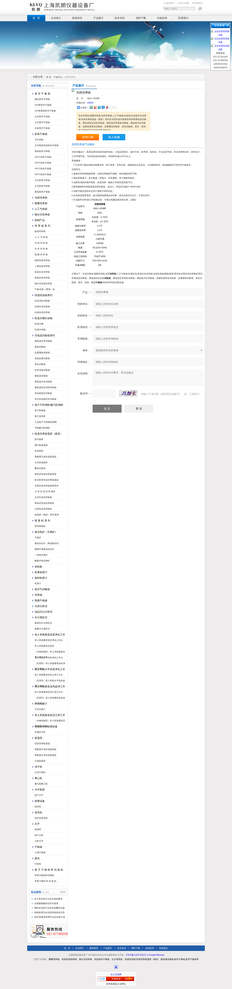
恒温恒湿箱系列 (43, 295)
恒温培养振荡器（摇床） (49, 433)
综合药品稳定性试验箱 (45, 399)
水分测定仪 (41, 617)
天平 (37, 823)
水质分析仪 (41, 606)
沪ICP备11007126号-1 (137, 955)
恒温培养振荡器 (42, 743)
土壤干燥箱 (40, 852)
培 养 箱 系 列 (42, 225)
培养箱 (38, 594)
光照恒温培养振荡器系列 (47, 485)
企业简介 (56, 17)
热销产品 (40, 220)
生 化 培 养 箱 (41, 248)
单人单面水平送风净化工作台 (49, 657)
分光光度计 (41, 703)
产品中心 (58, 77)
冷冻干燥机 (40, 772)
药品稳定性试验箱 (43, 393)
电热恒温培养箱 (42, 277)
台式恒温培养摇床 (43, 497)
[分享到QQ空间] (91, 107)
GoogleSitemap (156, 955)
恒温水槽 (39, 324)
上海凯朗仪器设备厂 (63, 7)
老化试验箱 (40, 364)
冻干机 (38, 766)
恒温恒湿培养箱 (42, 312)
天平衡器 (40, 789)
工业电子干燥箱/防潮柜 (46, 422)
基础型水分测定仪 (43, 623)
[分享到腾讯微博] (99, 107)
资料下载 (141, 17)
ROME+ (63, 892)
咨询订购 (88, 137)
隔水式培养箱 (42, 214)
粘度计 (38, 583)
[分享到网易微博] (107, 107)
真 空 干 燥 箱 (42, 93)
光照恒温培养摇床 (43, 509)
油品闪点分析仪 (43, 611)
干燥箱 (38, 846)
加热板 (38, 566)
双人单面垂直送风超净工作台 (50, 686)
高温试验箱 (40, 347)
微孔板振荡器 (41, 445)
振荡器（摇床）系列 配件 (47, 514)
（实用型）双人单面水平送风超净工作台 (50, 681)
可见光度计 (40, 709)
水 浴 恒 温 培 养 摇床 (45, 491)
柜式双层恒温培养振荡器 (47, 480)
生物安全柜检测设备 (46, 726)
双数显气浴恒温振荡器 (45, 749)
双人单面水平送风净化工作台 (50, 669)
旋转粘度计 (41, 577)
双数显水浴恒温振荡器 (45, 755)
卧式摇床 (39, 439)
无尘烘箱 (39, 139)
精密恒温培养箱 (42, 260)
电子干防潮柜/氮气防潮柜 (49, 404)
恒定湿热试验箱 (42, 301)
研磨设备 (40, 801)
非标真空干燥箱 (42, 128)
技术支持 (120, 17)
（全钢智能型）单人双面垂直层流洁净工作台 (50, 721)
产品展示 (98, 17)
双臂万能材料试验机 (44, 875)
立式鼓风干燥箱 (42, 186)
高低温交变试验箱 (43, 341)
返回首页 (170, 3)
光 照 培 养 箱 (41, 243)
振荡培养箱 (40, 231)
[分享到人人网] (103, 107)
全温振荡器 (40, 761)
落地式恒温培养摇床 (44, 503)
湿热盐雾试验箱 (42, 358)
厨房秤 (38, 829)
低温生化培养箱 (42, 272)
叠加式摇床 (40, 468)
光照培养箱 (41, 197)
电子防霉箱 (40, 410)
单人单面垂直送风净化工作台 (50, 634)
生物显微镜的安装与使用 (46, 903)
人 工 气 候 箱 (41, 237)
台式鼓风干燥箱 (42, 180)
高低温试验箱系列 (45, 335)
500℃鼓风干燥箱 (43, 174)
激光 (37, 858)
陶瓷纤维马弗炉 (42, 560)
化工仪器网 (116, 974)
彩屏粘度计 (41, 572)
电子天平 (39, 795)
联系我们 (198, 3)
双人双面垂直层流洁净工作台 (49, 692)
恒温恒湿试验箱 (42, 306)
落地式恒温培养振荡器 (45, 474)
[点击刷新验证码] (128, 393)
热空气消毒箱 (42, 589)
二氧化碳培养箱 (42, 266)
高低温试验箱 (41, 376)
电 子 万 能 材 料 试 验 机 (49, 869)
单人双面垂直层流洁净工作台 (50, 715)
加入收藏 (184, 3)
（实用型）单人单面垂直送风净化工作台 (50, 664)
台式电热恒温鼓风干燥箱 (47, 145)
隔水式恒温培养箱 (43, 283)
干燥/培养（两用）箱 (45, 289)
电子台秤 (39, 835)
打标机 (38, 864)
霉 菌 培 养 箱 (41, 254)
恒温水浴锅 (40, 329)
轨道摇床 (39, 451)
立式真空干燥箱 (42, 122)
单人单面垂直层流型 (44, 646)
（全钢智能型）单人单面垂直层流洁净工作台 (50, 652)
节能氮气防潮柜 (42, 428)
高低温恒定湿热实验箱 (45, 387)
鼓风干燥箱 (41, 134)
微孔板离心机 (41, 783)
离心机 (38, 778)
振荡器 (38, 737)
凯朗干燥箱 (41, 600)
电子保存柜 (40, 416)
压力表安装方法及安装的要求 (48, 899)
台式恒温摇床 (41, 462)
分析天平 (39, 841)
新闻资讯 (77, 17)
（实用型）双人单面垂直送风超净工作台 (50, 699)
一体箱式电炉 (41, 555)
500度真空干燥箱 (43, 105)
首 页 (36, 17)
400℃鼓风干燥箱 (43, 168)
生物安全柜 (40, 732)
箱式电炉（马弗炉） (46, 531)
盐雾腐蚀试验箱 (42, 352)
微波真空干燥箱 (42, 99)
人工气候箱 (41, 208)
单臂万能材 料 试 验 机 (45, 881)
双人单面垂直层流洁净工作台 (49, 675)
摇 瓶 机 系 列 (42, 520)
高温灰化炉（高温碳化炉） (48, 543)
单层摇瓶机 (40, 526)
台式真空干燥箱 (42, 116)
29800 (90, 103)
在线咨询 (162, 17)
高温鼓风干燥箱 (42, 192)
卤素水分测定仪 (42, 628)
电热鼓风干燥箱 (42, 151)
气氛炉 (38, 537)
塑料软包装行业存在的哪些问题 (49, 908)
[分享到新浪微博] (95, 107)
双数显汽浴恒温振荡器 (45, 456)
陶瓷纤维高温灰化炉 (44, 549)
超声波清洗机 (41, 818)
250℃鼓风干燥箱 (43, 157)
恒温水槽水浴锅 (43, 318)
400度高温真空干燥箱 (45, 111)
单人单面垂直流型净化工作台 (49, 640)
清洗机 (38, 812)
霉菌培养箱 (41, 203)
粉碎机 (38, 806)
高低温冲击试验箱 (43, 381)
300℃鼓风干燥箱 (43, 163)
